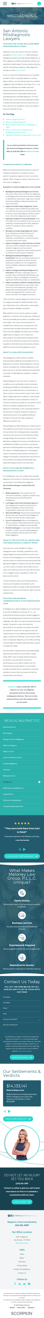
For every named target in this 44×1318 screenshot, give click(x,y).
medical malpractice (19, 55)
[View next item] (24, 849)
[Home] (22, 3)
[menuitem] (22, 727)
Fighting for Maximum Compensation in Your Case (23, 135)
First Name (6, 997)
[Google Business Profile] (24, 1284)
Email (5, 1014)
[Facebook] (15, 1284)
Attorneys (22, 1262)
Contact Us (22, 1273)
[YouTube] (29, 1284)
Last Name (6, 1003)
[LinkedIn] (20, 1284)
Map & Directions (22, 1243)
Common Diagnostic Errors (15, 119)
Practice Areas (22, 1265)
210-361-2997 (22, 1225)
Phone (5, 1008)
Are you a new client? (10, 1019)
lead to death (20, 70)
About (22, 1258)
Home (22, 1254)
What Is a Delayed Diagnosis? (16, 122)
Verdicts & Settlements (22, 1269)
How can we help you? (10, 1025)
